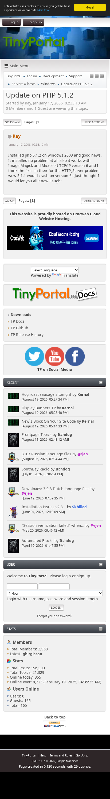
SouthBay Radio (35, 469)
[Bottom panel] (102, 76)
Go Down (12, 122)
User (11, 564)
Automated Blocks (37, 540)
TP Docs (17, 321)
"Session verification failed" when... (53, 525)
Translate (70, 275)
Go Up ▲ (82, 755)
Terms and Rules (61, 755)
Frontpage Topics (37, 434)
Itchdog (65, 434)
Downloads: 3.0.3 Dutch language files (55, 488)
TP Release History (27, 334)
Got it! (90, 7)
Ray (17, 136)
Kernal (83, 394)
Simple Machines (67, 761)
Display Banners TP (39, 407)
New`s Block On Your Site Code (49, 421)
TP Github (19, 327)
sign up (83, 575)
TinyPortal (29, 755)
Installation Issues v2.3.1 (44, 506)
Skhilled (79, 506)
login (66, 575)
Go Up (9, 201)
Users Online (26, 689)
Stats (11, 628)
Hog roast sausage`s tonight (46, 394)
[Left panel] (91, 76)
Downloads (20, 314)
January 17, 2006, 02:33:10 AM (28, 144)
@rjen (82, 453)
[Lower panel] (97, 76)
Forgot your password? (54, 616)
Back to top (55, 717)
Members (22, 642)
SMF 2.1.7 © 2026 (43, 761)
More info (43, 10)
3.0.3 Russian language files (46, 453)
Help (43, 755)
